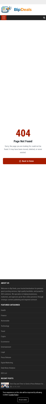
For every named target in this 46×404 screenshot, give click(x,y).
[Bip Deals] (16, 9)
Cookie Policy (13, 395)
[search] (44, 17)
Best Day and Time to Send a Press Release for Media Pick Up (27, 384)
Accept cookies (23, 400)
